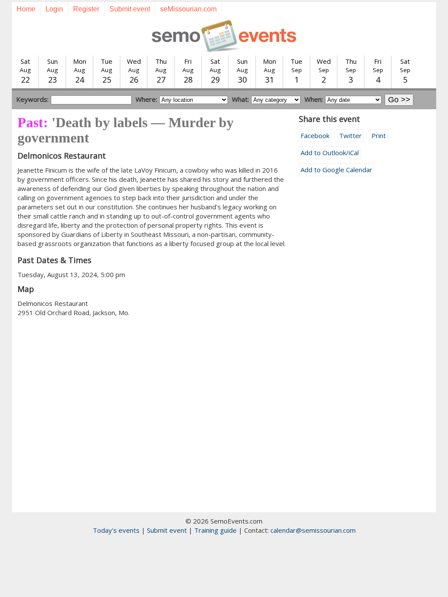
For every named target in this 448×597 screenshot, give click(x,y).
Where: (146, 99)
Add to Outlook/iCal (330, 152)
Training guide (215, 530)
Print (378, 135)
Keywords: (32, 99)
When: (313, 99)
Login (54, 9)
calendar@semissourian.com (313, 530)
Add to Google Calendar (336, 169)
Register (86, 9)
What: (240, 99)
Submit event (129, 9)
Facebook (315, 135)
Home (26, 9)
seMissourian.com (188, 9)
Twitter (350, 135)
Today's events (116, 530)
